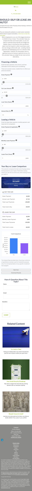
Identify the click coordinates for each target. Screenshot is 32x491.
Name (5, 284)
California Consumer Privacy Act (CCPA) (9, 473)
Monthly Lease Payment (9, 140)
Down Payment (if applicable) (10, 127)
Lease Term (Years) (7, 154)
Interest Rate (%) (7, 111)
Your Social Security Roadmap (16, 381)
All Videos (16, 457)
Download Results (16, 273)
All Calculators (16, 458)
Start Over (16, 270)
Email (4, 293)
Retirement (16, 445)
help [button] (11, 74)
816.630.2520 (17, 14)
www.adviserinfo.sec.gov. (5, 487)
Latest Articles (16, 455)
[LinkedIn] (15, 10)
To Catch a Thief (16, 349)
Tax (16, 451)
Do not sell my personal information (21, 474)
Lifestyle (16, 454)
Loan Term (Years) (7, 102)
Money (16, 452)
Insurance (16, 449)
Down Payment (6, 74)
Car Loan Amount (7, 88)
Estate (16, 448)
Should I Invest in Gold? (16, 414)
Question (4, 302)
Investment (16, 446)
